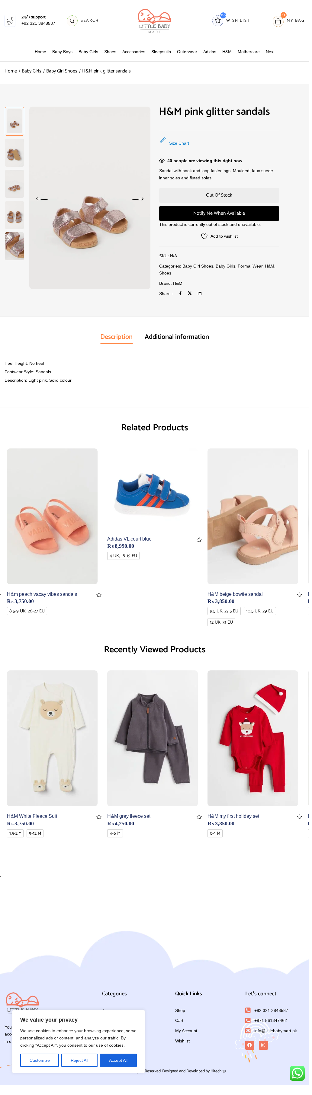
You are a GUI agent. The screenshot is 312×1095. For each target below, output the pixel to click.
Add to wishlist (99, 595)
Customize (40, 1060)
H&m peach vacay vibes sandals (42, 594)
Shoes (165, 273)
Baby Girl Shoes (61, 71)
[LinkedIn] (199, 293)
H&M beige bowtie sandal (235, 594)
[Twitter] (190, 293)
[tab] (116, 338)
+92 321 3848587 (38, 23)
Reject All (79, 1060)
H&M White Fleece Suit (32, 816)
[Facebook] (180, 293)
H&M (269, 266)
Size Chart (179, 143)
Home (11, 71)
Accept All (118, 1060)
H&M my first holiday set (233, 816)
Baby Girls (31, 71)
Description (116, 337)
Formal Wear (250, 266)
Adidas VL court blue (129, 538)
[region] (78, 1041)
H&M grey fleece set (128, 816)
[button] (289, 21)
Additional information (177, 337)
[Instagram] (263, 1045)
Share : (166, 293)
